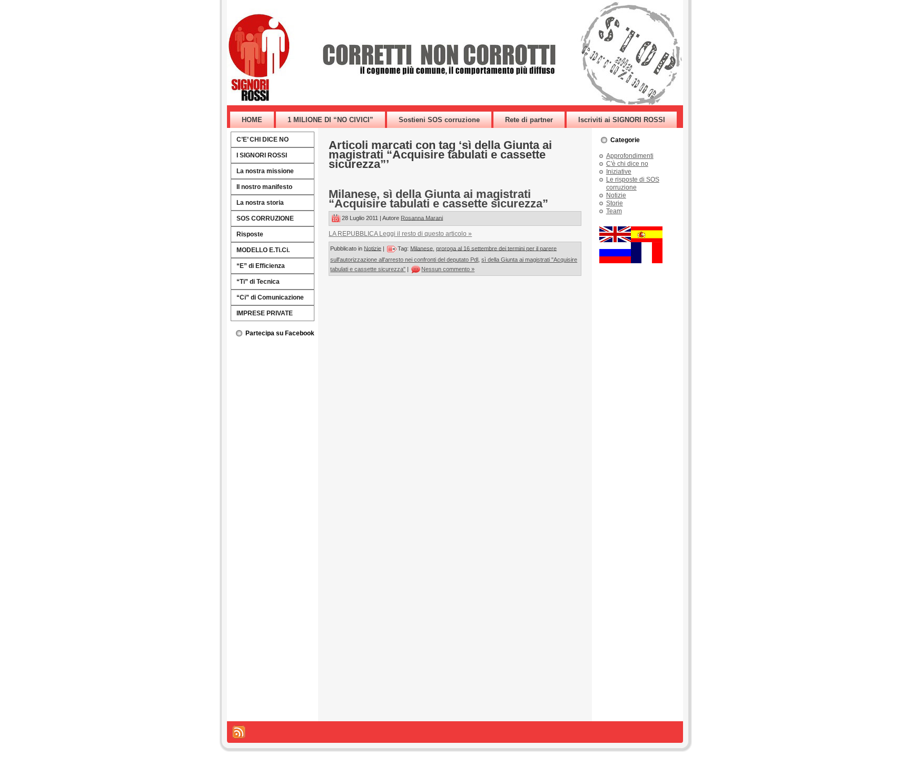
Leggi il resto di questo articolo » (425, 233)
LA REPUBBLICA (354, 233)
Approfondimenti (630, 156)
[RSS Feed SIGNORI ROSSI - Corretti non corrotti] (238, 732)
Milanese (421, 248)
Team (614, 211)
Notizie (372, 248)
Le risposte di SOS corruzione (632, 183)
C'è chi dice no (627, 163)
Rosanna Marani (422, 217)
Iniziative (618, 171)
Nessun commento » (447, 269)
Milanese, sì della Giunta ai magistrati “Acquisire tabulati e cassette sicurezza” (438, 198)
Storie (614, 203)
